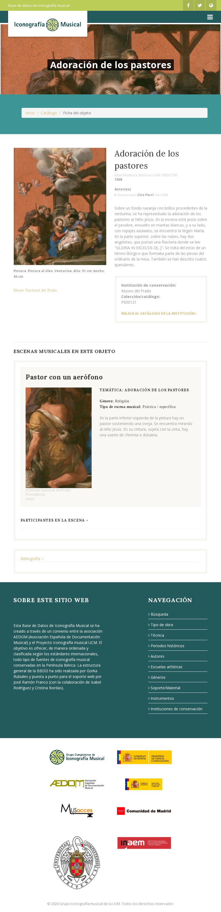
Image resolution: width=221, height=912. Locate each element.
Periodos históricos (167, 645)
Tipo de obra (162, 624)
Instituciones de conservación (176, 708)
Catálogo (49, 112)
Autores (157, 656)
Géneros (158, 677)
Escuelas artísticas (166, 666)
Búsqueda (159, 614)
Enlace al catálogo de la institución (158, 313)
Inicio (30, 112)
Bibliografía (30, 558)
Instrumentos (162, 698)
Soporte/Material (165, 687)
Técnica (157, 635)
